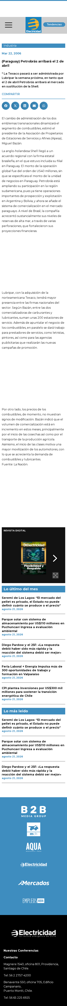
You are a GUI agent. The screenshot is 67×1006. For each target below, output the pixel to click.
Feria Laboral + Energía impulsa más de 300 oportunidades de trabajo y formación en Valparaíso (32, 670)
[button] (6, 106)
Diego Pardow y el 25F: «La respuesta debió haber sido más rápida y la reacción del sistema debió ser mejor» (31, 648)
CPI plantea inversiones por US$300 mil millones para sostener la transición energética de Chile (32, 691)
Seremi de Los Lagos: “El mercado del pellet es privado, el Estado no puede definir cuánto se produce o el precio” (31, 601)
